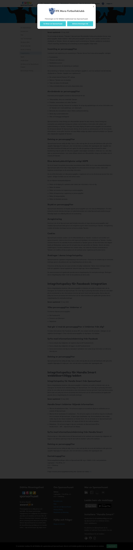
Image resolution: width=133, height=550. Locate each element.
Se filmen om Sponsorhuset (52, 24)
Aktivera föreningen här (80, 24)
